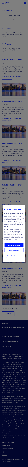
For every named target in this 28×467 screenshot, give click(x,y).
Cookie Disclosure (9, 257)
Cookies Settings (14, 250)
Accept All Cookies (14, 245)
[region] (14, 233)
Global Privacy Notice (10, 255)
